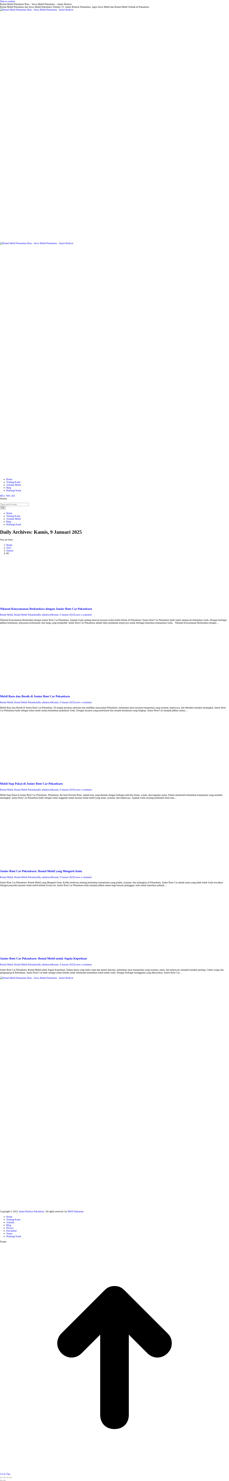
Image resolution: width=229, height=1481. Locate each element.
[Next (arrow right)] (4, 1480)
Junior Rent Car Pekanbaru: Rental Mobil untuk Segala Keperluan (43, 958)
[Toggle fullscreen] (7, 1477)
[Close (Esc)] (1, 1477)
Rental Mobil (6, 614)
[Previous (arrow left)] (1, 1480)
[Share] (4, 1477)
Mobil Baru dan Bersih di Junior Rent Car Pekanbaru (35, 696)
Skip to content (7, 1)
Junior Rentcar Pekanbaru (31, 1211)
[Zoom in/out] (10, 1477)
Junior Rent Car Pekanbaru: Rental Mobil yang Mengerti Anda (41, 871)
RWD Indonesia (75, 1211)
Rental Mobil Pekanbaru (26, 614)
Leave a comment (83, 614)
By (45, 614)
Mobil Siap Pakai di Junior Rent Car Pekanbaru (31, 783)
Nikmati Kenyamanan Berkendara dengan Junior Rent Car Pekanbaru (46, 608)
